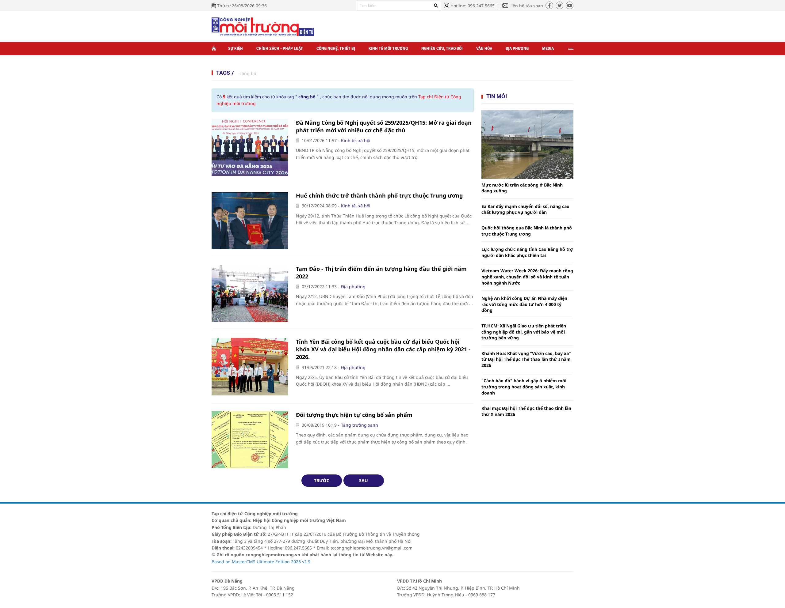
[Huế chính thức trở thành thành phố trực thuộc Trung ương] (250, 220)
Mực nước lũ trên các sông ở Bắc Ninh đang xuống (522, 188)
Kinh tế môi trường (388, 48)
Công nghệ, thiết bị (335, 48)
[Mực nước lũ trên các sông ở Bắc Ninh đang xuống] (527, 144)
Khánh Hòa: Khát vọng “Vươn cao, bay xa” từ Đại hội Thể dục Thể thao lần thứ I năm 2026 (526, 359)
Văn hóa (484, 48)
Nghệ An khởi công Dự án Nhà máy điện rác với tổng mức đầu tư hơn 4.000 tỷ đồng (524, 304)
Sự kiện (235, 48)
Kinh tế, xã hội (355, 140)
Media (548, 48)
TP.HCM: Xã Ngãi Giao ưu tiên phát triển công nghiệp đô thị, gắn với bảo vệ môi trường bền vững (523, 332)
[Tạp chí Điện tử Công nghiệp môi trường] (263, 26)
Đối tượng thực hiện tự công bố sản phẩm (354, 414)
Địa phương (517, 48)
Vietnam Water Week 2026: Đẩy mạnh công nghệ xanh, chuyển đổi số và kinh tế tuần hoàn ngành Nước (527, 276)
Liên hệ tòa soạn (526, 6)
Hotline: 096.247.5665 (472, 6)
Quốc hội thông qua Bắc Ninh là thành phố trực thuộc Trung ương (526, 231)
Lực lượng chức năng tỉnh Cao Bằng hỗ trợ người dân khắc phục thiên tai (527, 252)
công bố (247, 73)
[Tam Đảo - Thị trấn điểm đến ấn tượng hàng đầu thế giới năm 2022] (250, 294)
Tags (223, 73)
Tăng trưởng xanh (359, 425)
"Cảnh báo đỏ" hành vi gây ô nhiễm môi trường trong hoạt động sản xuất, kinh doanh (523, 386)
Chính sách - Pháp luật (279, 48)
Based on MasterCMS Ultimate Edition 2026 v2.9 (261, 562)
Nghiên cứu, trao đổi (442, 48)
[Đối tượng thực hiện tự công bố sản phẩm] (250, 440)
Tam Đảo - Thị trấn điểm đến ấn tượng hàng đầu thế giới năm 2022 (381, 272)
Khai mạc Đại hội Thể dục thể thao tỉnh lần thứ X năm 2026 (526, 411)
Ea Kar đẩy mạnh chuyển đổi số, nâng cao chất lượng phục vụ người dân (525, 209)
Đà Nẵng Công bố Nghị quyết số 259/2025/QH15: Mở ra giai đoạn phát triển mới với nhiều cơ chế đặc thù (384, 126)
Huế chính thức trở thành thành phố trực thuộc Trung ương (379, 195)
